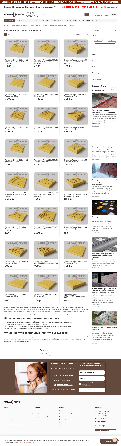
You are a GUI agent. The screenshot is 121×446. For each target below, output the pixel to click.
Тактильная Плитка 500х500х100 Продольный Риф (74, 296)
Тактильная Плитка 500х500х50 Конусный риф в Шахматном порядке (17, 194)
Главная (6, 26)
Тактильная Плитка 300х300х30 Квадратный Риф (16, 128)
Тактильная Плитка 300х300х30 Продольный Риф (16, 95)
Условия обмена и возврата (40, 414)
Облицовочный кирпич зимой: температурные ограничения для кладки (104, 182)
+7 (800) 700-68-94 (64, 375)
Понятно (108, 441)
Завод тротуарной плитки (19, 26)
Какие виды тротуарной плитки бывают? (104, 328)
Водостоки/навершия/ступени (67, 420)
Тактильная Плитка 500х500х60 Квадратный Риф (75, 228)
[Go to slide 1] (11, 56)
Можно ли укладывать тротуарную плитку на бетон (103, 111)
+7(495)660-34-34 (89, 7)
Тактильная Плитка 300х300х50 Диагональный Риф (46, 161)
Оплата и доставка (44, 7)
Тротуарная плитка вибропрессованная (70, 414)
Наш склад (7, 417)
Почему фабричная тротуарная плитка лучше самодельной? (104, 147)
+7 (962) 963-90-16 (101, 413)
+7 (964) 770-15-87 (101, 416)
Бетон (60, 423)
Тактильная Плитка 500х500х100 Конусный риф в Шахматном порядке (75, 194)
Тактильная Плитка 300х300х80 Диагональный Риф (75, 161)
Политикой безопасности (26, 442)
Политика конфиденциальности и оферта (12, 421)
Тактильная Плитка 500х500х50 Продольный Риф (75, 262)
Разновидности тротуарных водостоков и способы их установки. (103, 255)
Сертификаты (36, 420)
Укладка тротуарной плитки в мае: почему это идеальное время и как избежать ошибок (104, 290)
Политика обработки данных (114, 432)
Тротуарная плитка (42, 20)
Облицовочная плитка (81, 20)
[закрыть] (119, 432)
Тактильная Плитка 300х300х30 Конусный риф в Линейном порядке (16, 61)
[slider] (94, 43)
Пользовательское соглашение (12, 425)
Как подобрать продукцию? (40, 417)
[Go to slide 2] (22, 56)
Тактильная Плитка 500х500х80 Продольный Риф (46, 295)
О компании (18, 7)
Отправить (92, 390)
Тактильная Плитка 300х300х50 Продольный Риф (46, 95)
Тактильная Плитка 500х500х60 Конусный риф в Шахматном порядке (17, 229)
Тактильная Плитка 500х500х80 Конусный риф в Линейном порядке (46, 194)
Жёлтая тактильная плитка (39, 26)
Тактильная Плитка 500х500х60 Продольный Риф (17, 295)
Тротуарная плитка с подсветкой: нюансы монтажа (104, 218)
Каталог (7, 7)
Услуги (61, 426)
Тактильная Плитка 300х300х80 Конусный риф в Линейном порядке (75, 61)
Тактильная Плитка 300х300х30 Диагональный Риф (16, 161)
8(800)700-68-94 (70, 7)
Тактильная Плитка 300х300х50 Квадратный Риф (46, 128)
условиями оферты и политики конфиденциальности (93, 384)
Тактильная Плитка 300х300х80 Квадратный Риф (75, 128)
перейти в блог (114, 88)
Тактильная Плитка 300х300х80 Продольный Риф (75, 95)
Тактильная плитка (57, 20)
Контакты (29, 7)
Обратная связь (37, 423)
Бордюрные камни (26, 20)
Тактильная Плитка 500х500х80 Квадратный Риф (16, 262)
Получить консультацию (106, 430)
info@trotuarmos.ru (108, 7)
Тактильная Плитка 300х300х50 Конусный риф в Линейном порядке (46, 61)
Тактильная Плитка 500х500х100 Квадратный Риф (46, 262)
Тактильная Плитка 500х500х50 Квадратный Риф (46, 228)
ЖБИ (69, 20)
